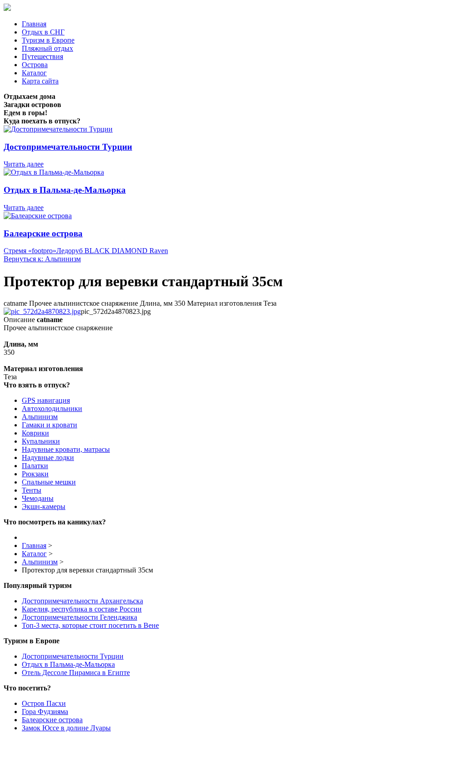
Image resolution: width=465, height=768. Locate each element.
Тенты (31, 490)
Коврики (35, 433)
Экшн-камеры (43, 506)
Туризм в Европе (48, 40)
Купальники (41, 441)
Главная (34, 24)
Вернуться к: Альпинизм (42, 259)
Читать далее (24, 164)
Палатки (35, 466)
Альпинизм (40, 417)
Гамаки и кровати (49, 425)
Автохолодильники (52, 408)
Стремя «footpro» (30, 250)
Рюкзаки (35, 474)
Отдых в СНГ (43, 32)
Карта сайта (40, 81)
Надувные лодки (48, 457)
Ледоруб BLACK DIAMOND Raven (112, 250)
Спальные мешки (49, 482)
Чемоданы (38, 498)
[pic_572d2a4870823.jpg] (42, 311)
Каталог (34, 73)
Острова (35, 64)
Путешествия (42, 56)
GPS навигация (46, 400)
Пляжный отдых (47, 48)
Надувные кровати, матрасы (66, 449)
